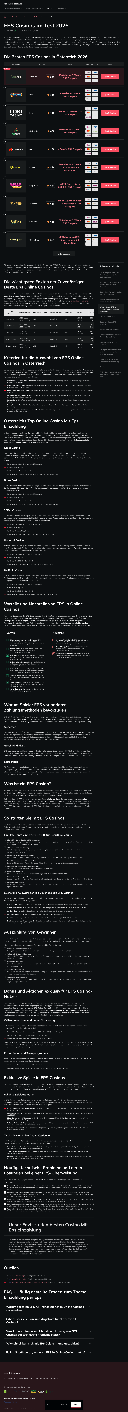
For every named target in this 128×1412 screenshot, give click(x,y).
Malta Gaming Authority (20, 1279)
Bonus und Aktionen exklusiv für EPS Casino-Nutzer (110, 336)
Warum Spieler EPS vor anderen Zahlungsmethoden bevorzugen (110, 309)
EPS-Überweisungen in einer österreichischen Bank (29, 1282)
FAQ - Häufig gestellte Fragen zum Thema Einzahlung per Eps (110, 374)
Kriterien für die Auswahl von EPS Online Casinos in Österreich (110, 284)
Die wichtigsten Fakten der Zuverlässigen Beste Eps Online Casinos (109, 275)
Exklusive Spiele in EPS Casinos (108, 343)
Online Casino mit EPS (79, 301)
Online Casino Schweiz (33, 9)
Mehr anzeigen (64, 254)
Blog (48, 9)
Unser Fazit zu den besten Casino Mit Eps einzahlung (109, 360)
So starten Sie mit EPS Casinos (108, 323)
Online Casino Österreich (12, 9)
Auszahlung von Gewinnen (109, 329)
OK (75, 1405)
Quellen (103, 367)
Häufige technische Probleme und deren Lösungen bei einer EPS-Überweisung (110, 352)
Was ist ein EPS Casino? (108, 317)
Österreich (60, 9)
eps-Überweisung (18, 1276)
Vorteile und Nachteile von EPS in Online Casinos (109, 301)
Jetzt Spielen (110, 76)
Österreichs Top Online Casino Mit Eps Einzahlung (111, 293)
